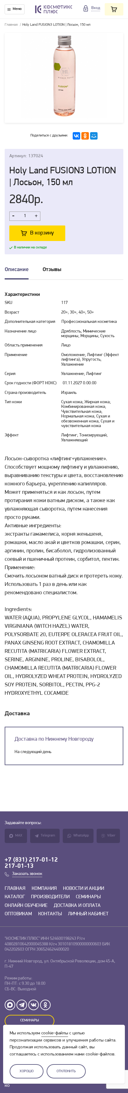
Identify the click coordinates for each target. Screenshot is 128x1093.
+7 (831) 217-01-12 (31, 860)
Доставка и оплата (77, 905)
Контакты (50, 914)
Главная (11, 25)
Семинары (88, 896)
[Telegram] (21, 1005)
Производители (50, 896)
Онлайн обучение (26, 905)
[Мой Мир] (94, 136)
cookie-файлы (54, 1033)
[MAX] (10, 1005)
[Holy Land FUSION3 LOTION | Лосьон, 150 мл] (64, 78)
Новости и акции (83, 888)
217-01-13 (19, 866)
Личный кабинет (88, 914)
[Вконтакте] (33, 1005)
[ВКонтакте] (76, 136)
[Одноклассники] (85, 136)
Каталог (15, 896)
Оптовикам (18, 914)
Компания (44, 888)
